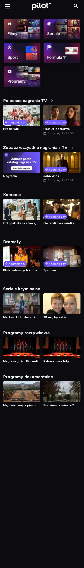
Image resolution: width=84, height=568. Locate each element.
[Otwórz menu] (7, 6)
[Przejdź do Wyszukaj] (76, 6)
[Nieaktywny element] (22, 29)
